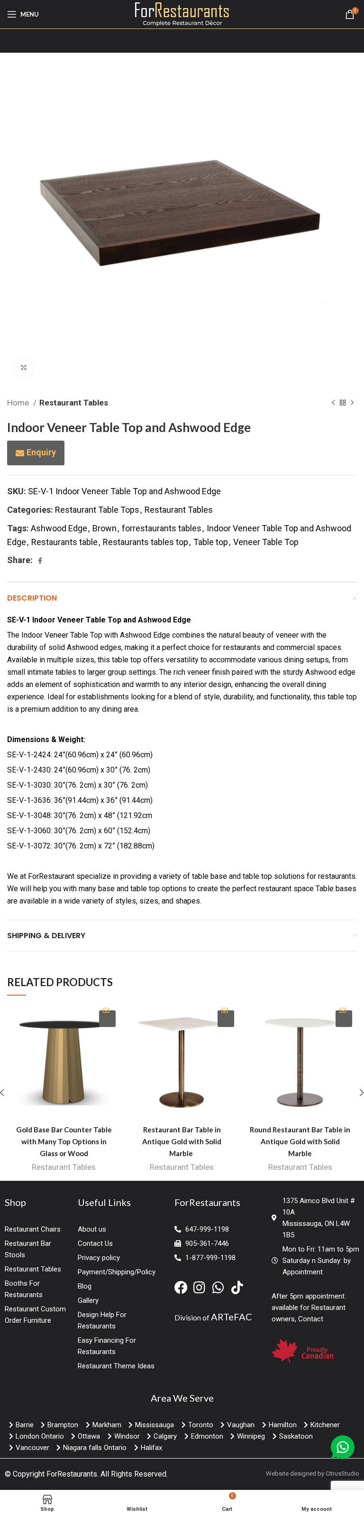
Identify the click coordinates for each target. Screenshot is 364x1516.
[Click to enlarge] (23, 367)
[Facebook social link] (40, 561)
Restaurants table (64, 542)
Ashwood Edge (59, 528)
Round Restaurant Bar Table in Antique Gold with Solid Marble (300, 1141)
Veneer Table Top (266, 542)
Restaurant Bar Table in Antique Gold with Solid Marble (181, 1141)
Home (19, 402)
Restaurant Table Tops (97, 510)
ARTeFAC (231, 1316)
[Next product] (352, 403)
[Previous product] (333, 403)
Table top (210, 542)
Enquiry (41, 452)
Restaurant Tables (73, 402)
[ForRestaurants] (182, 14)
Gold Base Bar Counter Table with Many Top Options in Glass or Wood (64, 1141)
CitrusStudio (342, 1473)
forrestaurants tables (161, 528)
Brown (104, 528)
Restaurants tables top (145, 542)
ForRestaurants (71, 1473)
